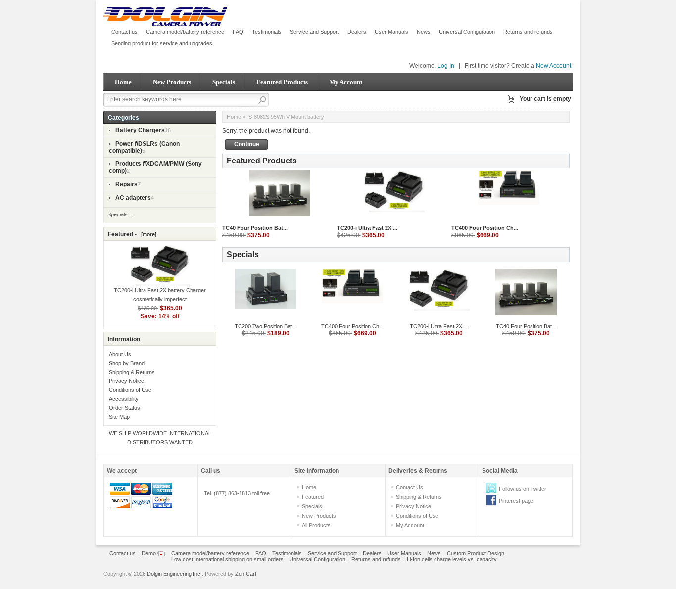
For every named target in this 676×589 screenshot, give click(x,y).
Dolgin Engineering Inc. (174, 574)
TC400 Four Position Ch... (484, 228)
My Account (345, 82)
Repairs (126, 184)
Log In (445, 66)
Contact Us (409, 487)
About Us (120, 354)
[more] (147, 234)
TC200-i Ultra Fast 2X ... (367, 228)
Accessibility (124, 399)
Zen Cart (245, 574)
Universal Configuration (467, 32)
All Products (316, 525)
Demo (149, 553)
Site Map (119, 417)
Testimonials (267, 32)
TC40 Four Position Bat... (255, 228)
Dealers (356, 32)
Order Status (124, 408)
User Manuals (391, 32)
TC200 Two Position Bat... (265, 326)
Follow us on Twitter (522, 489)
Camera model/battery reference (185, 32)
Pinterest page (516, 501)
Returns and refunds (528, 32)
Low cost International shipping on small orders (227, 559)
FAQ (238, 32)
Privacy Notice (126, 381)
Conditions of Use (130, 390)
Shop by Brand (127, 363)
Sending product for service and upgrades (161, 43)
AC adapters (133, 197)
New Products (172, 82)
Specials (223, 82)
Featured (313, 497)
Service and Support (314, 32)
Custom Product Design (475, 553)
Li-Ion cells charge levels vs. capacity (452, 559)
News (424, 32)
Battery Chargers (140, 130)
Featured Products (282, 82)
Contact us (124, 32)
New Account (553, 66)
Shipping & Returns (132, 372)
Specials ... (120, 214)
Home (123, 82)
